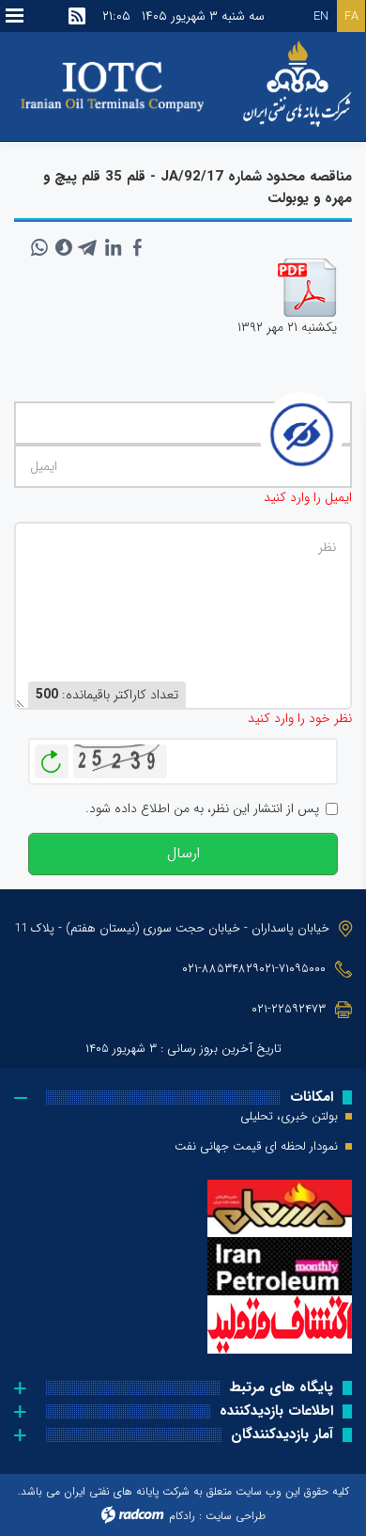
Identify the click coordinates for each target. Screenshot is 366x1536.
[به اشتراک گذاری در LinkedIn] (112, 247)
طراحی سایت (236, 1516)
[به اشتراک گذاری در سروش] (63, 247)
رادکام (182, 1516)
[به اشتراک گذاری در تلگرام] (88, 247)
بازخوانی (52, 756)
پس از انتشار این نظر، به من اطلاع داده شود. (202, 809)
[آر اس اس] (77, 16)
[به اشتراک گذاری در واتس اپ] (39, 247)
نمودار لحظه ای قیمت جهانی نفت (256, 1146)
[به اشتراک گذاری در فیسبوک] (137, 247)
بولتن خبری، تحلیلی (289, 1116)
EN (320, 16)
